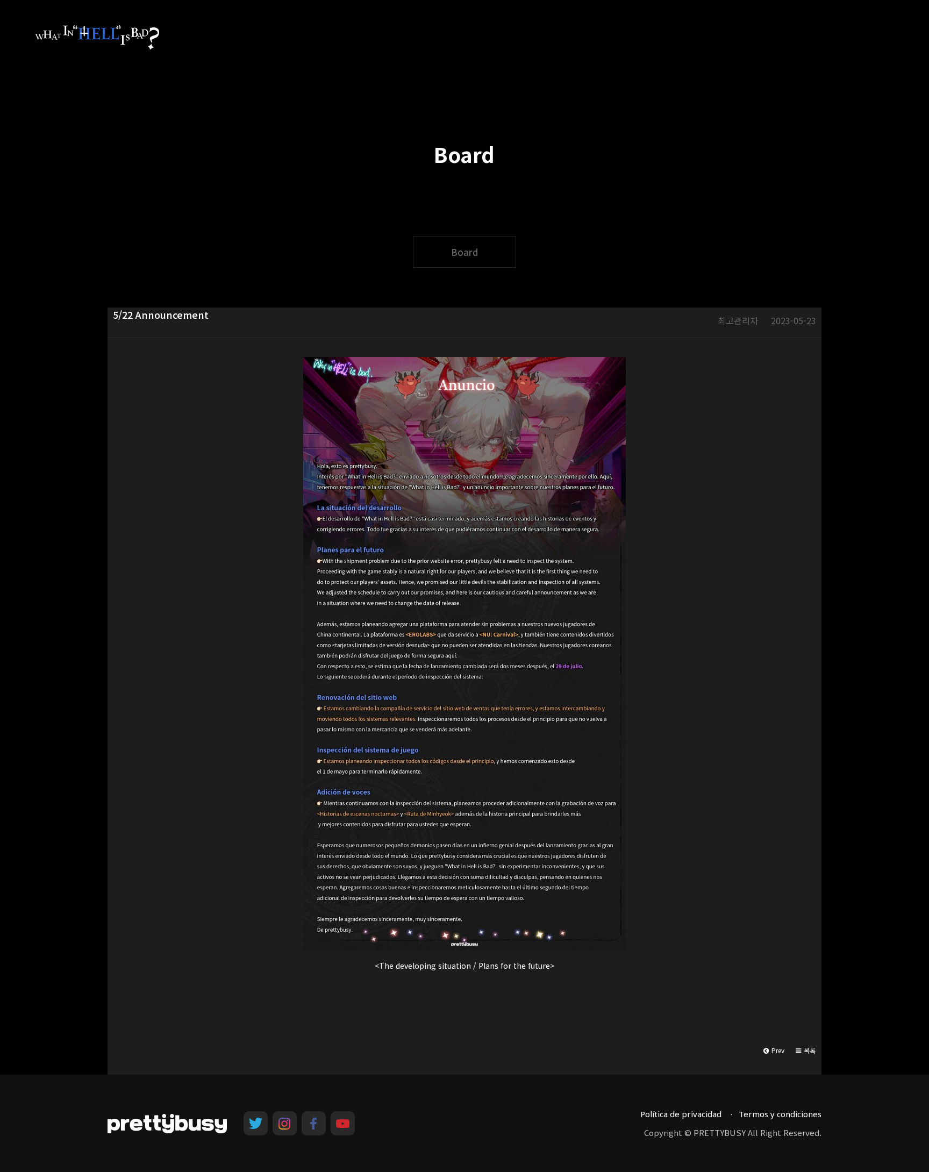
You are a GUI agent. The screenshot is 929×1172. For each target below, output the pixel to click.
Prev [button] (777, 1050)
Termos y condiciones (780, 1114)
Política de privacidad (680, 1114)
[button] (805, 1050)
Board (464, 252)
